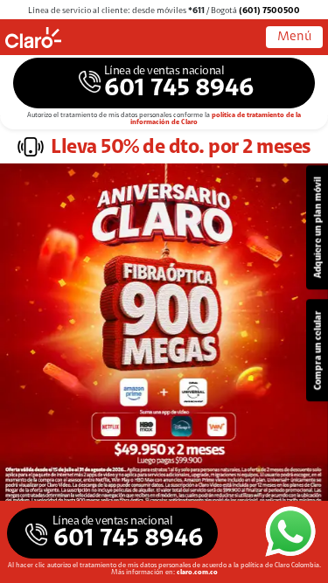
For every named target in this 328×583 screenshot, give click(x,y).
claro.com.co (197, 572)
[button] (164, 83)
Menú (294, 37)
